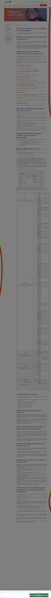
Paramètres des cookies (39, 592)
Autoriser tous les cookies (39, 596)
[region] (25, 594)
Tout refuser (39, 594)
